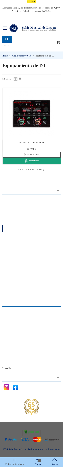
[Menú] (5, 28)
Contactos (11, 340)
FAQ (8, 198)
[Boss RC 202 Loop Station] (32, 113)
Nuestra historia (14, 353)
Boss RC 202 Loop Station (31, 142)
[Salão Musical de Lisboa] (13, 28)
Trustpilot (6, 368)
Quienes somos (13, 349)
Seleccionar (6, 79)
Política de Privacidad (17, 207)
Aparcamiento (13, 216)
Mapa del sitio (13, 344)
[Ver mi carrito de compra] (58, 42)
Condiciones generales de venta (22, 211)
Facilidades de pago (16, 220)
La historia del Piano (16, 357)
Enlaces (10, 203)
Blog (8, 362)
